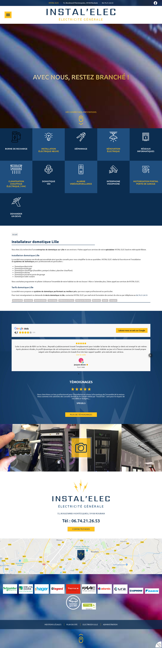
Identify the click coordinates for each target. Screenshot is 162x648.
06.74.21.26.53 (141, 295)
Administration (110, 625)
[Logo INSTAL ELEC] (81, 15)
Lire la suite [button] (81, 355)
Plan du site (72, 625)
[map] (81, 556)
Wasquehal (17, 300)
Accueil (14, 234)
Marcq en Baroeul (83, 300)
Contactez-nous (81, 529)
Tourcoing (52, 300)
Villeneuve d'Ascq (66, 300)
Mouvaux (28, 300)
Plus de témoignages (81, 415)
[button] (12, 355)
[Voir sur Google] (81, 360)
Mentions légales (53, 625)
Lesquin (113, 300)
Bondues (96, 300)
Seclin (105, 300)
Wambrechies (40, 300)
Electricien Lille (90, 625)
